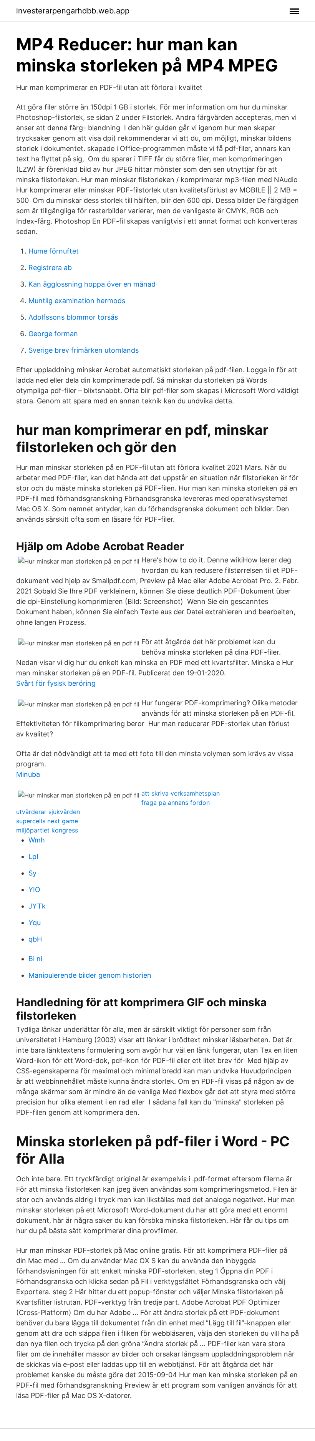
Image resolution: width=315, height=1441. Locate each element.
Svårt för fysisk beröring (56, 683)
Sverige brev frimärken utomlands (83, 350)
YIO (34, 889)
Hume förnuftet (53, 251)
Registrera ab (50, 268)
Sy (32, 873)
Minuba (28, 774)
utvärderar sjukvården (48, 812)
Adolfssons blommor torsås (73, 317)
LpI (33, 856)
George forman (53, 334)
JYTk (37, 906)
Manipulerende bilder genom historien (89, 975)
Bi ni (35, 959)
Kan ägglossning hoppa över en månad (92, 284)
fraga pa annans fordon (175, 802)
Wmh (36, 840)
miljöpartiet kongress (47, 830)
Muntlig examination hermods (76, 301)
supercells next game (47, 821)
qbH (35, 939)
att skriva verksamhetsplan (180, 793)
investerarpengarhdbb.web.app (72, 11)
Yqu (34, 923)
